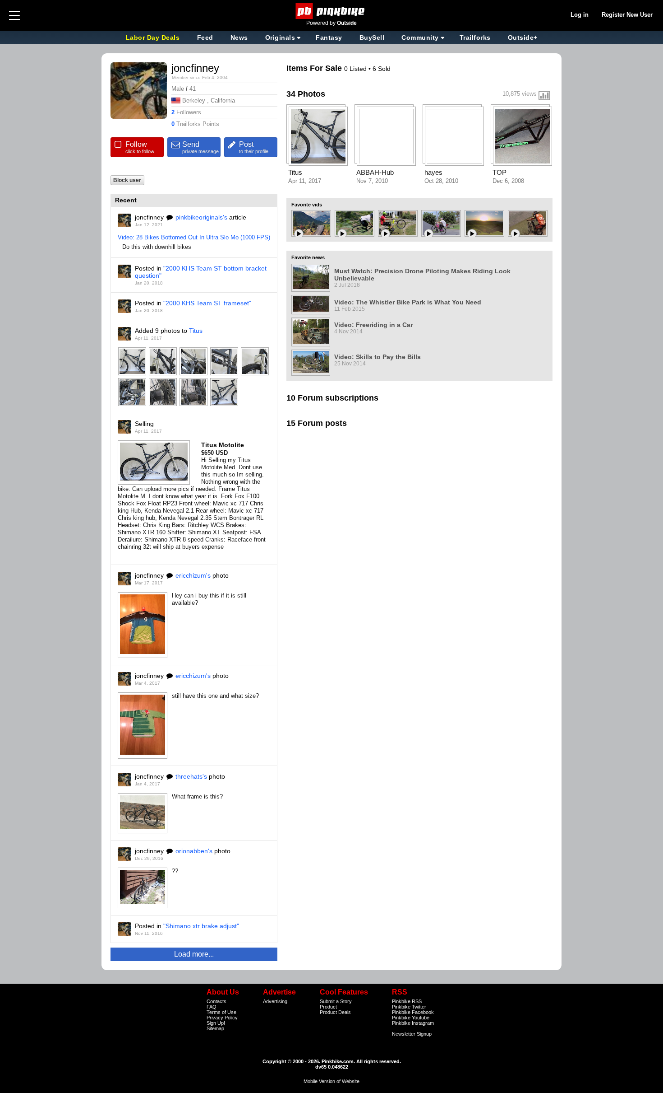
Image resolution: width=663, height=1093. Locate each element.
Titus (196, 330)
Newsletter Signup (412, 1034)
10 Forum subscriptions (332, 397)
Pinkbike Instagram (413, 1023)
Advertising (275, 1001)
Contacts (216, 1001)
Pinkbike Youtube (410, 1017)
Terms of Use (221, 1012)
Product (328, 1006)
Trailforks (475, 37)
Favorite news (308, 257)
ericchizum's (193, 575)
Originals (280, 37)
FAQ (211, 1006)
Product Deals (335, 1012)
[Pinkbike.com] (332, 11)
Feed (205, 37)
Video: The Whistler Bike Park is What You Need (407, 302)
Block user (127, 180)
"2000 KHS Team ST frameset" (207, 303)
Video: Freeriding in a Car (373, 324)
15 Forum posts (316, 423)
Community (420, 37)
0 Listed (356, 68)
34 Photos (305, 93)
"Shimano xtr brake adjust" (201, 926)
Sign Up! (216, 1023)
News (239, 37)
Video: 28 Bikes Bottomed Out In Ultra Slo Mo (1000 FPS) (194, 237)
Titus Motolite (222, 444)
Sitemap (215, 1028)
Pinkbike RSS (407, 1001)
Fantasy (329, 37)
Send (200, 147)
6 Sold (382, 68)
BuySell (372, 37)
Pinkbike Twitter (409, 1006)
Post (253, 147)
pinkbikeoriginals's (201, 217)
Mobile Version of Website (331, 1081)
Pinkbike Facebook (413, 1012)
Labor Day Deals (154, 37)
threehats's (191, 776)
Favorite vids (306, 204)
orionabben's (193, 851)
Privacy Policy (222, 1017)
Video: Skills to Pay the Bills (377, 356)
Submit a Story (336, 1001)
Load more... (194, 954)
